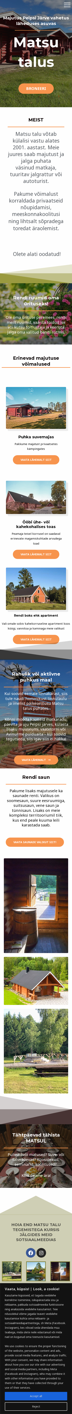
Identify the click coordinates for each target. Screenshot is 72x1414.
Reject (36, 1406)
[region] (36, 1348)
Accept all (36, 1396)
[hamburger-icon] (67, 5)
